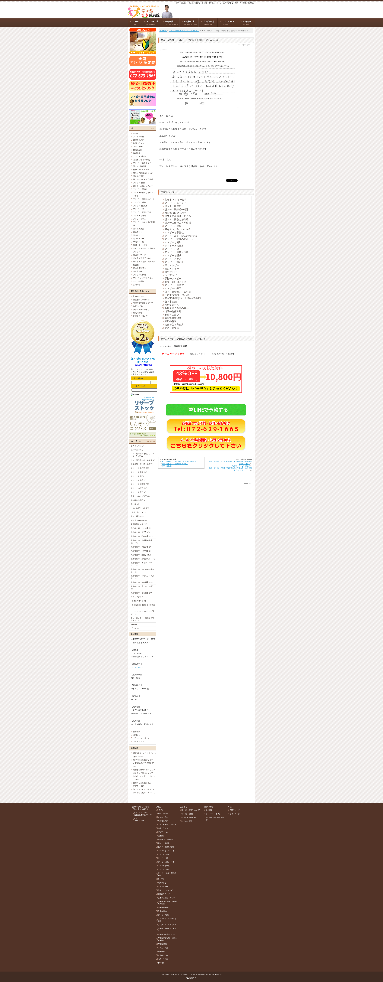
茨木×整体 (142, 361)
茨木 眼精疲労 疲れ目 (178, 291)
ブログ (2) (135, 628)
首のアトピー (172, 268)
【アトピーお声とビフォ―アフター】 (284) (142, 455)
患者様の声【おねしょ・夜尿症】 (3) (142, 577)
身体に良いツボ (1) (139, 512)
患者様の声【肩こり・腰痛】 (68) (142, 587)
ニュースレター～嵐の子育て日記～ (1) (142, 619)
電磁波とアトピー (140, 255)
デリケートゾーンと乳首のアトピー (144, 250)
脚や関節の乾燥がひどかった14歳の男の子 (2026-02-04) (144, 763)
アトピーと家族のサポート (179, 239)
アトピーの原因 (173, 288)
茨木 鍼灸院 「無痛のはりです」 (175, 464)
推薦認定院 (137, 150)
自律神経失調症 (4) (138, 500)
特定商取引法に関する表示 (215, 819)
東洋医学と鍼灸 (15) (139, 524)
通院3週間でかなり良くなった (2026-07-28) (144, 755)
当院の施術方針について (143, 303)
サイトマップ (138, 741)
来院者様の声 (138, 140)
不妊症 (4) (135, 504)
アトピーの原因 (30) (139, 488)
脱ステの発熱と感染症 (177, 219)
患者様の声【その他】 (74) (141, 593)
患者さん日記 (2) (137, 446)
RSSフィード (235, 810)
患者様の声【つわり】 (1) (141, 528)
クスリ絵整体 (172, 328)
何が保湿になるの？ (175, 213)
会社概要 (136, 732)
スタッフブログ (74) (139, 597)
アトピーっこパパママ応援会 (167, 920)
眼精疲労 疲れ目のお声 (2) (142, 464)
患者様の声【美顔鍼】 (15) (141, 582)
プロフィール (138, 147)
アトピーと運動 (173, 242)
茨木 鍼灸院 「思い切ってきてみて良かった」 (180, 461)
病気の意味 (171, 321)
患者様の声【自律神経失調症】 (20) (141, 541)
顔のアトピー (172, 265)
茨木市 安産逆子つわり (177, 295)
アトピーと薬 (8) (137, 476)
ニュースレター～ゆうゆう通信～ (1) (142, 612)
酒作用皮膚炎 (138, 229)
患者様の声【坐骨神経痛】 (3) (143, 559)
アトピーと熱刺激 (174, 262)
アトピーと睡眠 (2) (138, 480)
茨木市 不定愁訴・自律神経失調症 (183, 298)
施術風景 (136, 153)
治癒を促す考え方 (174, 324)
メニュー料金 (138, 137)
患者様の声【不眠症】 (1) (141, 551)
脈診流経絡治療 (173, 318)
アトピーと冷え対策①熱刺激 (144, 223)
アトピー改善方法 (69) (140, 468)
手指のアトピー (173, 278)
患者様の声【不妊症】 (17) (141, 536)
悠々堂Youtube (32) (139, 520)
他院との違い (172, 314)
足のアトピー (172, 275)
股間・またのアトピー (177, 282)
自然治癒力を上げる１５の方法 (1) (143, 606)
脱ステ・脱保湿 (173, 206)
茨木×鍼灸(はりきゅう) (143, 358)
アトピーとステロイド (177, 203)
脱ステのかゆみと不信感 (178, 222)
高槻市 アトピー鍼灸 (176, 199)
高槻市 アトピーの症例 (241, 466)
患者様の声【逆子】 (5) (140, 532)
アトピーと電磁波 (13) (140, 484)
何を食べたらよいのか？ (178, 229)
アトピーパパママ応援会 (143, 278)
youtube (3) (135, 624)
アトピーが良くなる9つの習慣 (181, 236)
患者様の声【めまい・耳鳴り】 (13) (141, 564)
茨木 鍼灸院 (166, 466)
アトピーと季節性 (174, 232)
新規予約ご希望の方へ (177, 308)
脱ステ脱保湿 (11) (138, 450)
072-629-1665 (138, 667)
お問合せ (136, 285)
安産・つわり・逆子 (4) (140, 496)
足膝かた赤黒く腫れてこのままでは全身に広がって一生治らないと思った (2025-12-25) (144, 775)
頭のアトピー (172, 272)
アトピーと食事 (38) (139, 472)
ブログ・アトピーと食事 (167, 925)
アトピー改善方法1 (189, 817)
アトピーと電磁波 (174, 285)
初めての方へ (172, 305)
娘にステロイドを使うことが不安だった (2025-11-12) (144, 791)
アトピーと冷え (173, 259)
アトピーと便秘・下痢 (177, 252)
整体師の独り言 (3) (139, 601)
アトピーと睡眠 (173, 255)
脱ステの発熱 (138, 176)
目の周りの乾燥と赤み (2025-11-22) (142, 784)
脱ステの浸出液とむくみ (178, 216)
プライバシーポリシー (142, 738)
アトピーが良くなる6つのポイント (144, 194)
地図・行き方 (138, 143)
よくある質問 (187, 821)
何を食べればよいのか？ (143, 186)
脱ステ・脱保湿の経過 (177, 209)
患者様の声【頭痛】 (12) (141, 555)
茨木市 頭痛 (171, 301)
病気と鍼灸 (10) (137, 516)
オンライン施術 (139, 156)
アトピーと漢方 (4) (138, 492)
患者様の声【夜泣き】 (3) (141, 547)
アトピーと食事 (173, 226)
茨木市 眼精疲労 (139, 268)
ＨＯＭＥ (163, 31)
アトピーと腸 (172, 249)
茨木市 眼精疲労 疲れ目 (167, 929)
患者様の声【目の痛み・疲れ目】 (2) (142, 570)
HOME (136, 133)
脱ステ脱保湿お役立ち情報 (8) (143, 460)
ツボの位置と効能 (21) (140, 508)
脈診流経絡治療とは (141, 310)
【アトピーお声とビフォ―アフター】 (184, 31)
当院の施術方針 (173, 311)
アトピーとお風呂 (174, 245)
